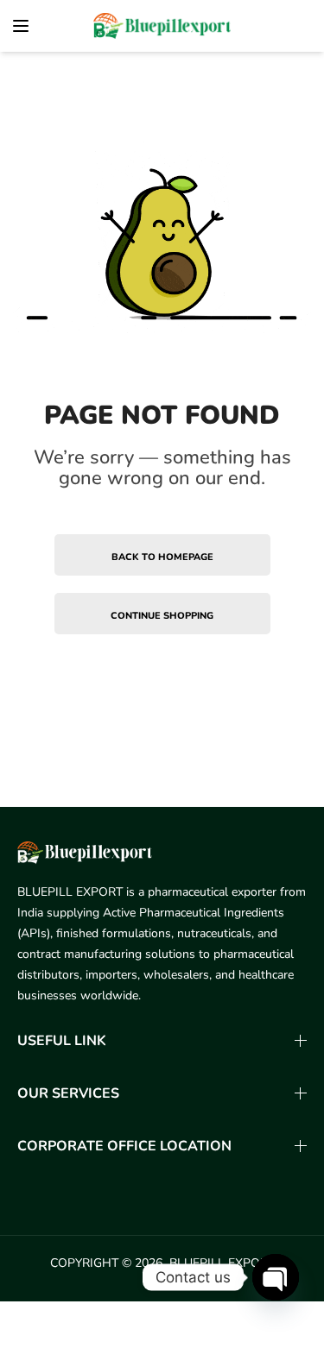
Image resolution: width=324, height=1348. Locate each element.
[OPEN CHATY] (275, 1277)
